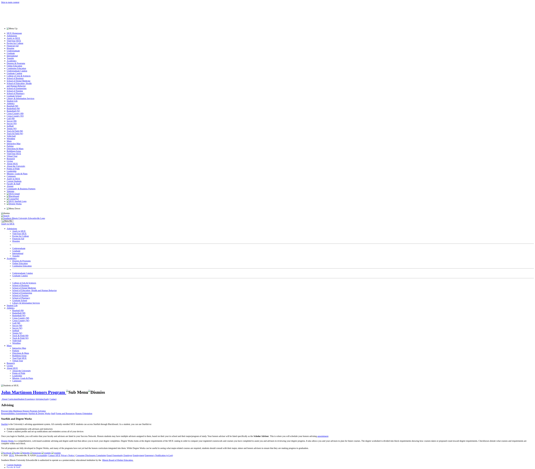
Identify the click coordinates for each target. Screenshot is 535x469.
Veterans (10, 191)
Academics (11, 61)
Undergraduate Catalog (17, 71)
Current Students (14, 181)
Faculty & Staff (13, 184)
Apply (46, 399)
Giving (10, 161)
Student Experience (26, 399)
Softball (10, 126)
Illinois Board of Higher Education (117, 460)
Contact (53, 399)
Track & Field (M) (15, 131)
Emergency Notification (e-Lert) (159, 455)
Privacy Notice (67, 455)
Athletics (10, 103)
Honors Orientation (83, 413)
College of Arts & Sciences (19, 76)
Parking (10, 146)
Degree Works (7, 441)
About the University (16, 166)
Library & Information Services (20, 98)
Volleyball (11, 136)
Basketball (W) (13, 111)
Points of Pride (13, 168)
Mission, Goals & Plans (17, 173)
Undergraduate (13, 51)
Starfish (4, 424)
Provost (4, 411)
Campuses (11, 176)
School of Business (15, 78)
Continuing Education (16, 68)
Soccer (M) (12, 121)
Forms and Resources (65, 413)
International (12, 56)
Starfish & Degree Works (39, 413)
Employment (138, 455)
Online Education (14, 66)
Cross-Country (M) (15, 113)
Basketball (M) (13, 108)
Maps (9, 141)
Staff (53, 413)
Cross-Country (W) (15, 116)
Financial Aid (13, 46)
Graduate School (14, 96)
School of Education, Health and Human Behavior (19, 84)
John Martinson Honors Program (33, 392)
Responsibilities (8, 413)
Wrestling (11, 138)
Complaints (101, 455)
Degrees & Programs (16, 63)
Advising (39, 399)
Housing (10, 48)
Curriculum (13, 399)
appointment (322, 436)
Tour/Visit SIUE (19, 358)
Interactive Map (13, 143)
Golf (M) (11, 118)
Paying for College (15, 43)
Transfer (10, 58)
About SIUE (12, 163)
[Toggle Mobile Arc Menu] (7, 221)
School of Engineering (16, 88)
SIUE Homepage (14, 33)
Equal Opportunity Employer (119, 455)
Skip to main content (10, 2)
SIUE (11, 455)
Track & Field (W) (15, 133)
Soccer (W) (12, 123)
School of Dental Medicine (18, 81)
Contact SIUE (54, 455)
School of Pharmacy (16, 93)
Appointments (21, 413)
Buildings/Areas (14, 151)
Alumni (10, 186)
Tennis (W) (12, 128)
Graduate (11, 53)
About (5, 399)
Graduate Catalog (14, 73)
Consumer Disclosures (85, 455)
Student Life (12, 101)
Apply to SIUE (13, 38)
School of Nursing (15, 91)
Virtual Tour (12, 156)
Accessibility (42, 455)
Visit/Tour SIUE (14, 41)
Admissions (12, 36)
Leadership (11, 171)
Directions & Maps (15, 148)
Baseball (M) (12, 106)
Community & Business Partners (21, 189)
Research (11, 158)
